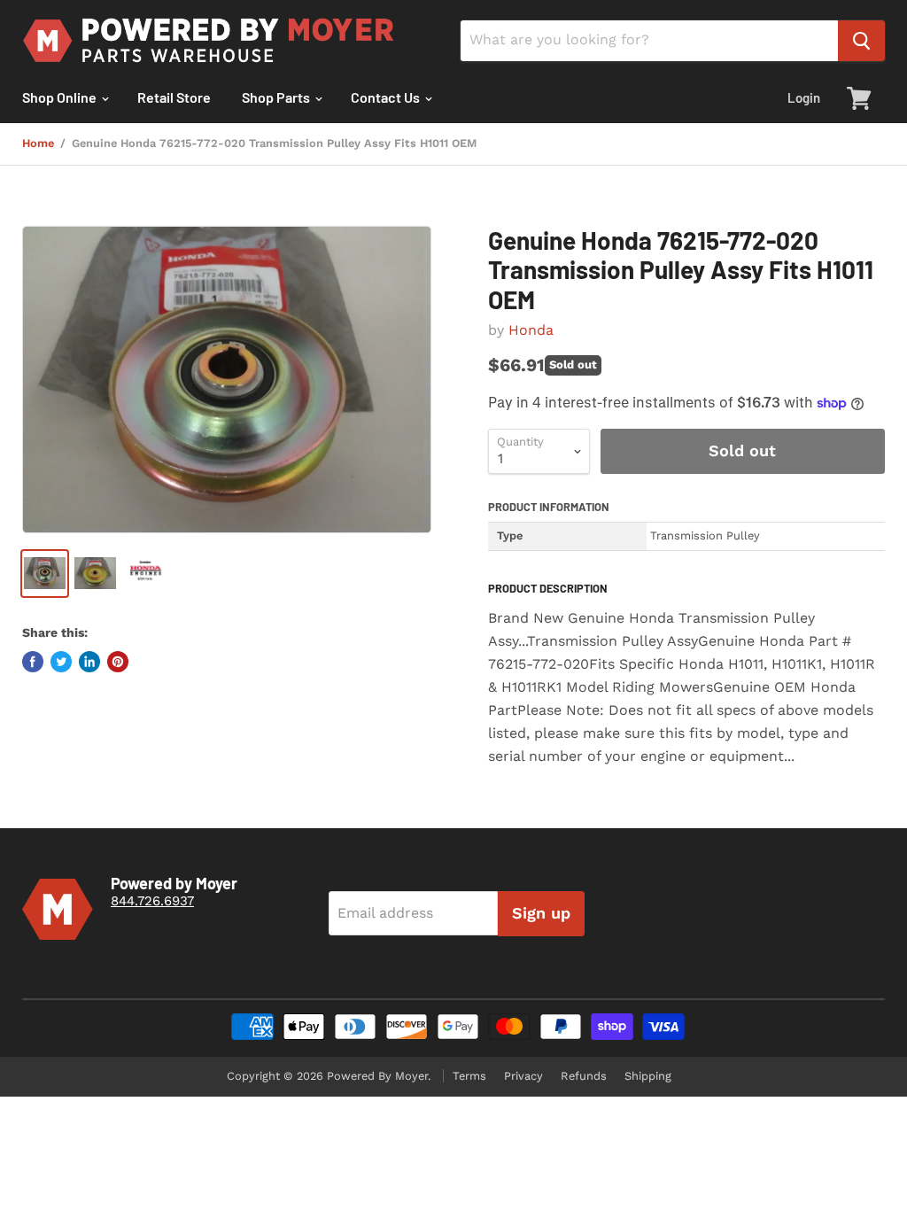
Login (803, 97)
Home (38, 143)
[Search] (861, 40)
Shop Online (60, 97)
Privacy (523, 1075)
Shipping (647, 1075)
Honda (531, 330)
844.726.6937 (152, 901)
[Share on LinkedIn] (89, 661)
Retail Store (174, 97)
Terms (469, 1075)
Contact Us (386, 97)
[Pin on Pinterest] (117, 661)
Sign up (541, 913)
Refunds (584, 1075)
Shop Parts (277, 97)
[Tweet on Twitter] (61, 661)
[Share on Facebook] (32, 661)
